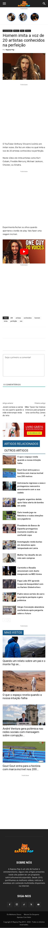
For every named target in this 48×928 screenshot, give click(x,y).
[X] (31, 904)
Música (16, 31)
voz (21, 321)
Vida (22, 31)
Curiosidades (7, 31)
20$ (11, 318)
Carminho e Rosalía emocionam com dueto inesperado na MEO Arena (29, 571)
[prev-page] (4, 620)
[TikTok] (24, 904)
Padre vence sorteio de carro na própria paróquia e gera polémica (30, 597)
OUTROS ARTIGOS (16, 450)
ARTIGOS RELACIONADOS (21, 443)
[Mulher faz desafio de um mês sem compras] (9, 558)
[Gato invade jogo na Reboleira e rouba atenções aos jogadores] (9, 515)
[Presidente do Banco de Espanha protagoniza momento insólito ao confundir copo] (9, 528)
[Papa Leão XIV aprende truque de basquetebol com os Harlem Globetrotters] (9, 583)
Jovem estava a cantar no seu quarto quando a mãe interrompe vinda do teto (13, 411)
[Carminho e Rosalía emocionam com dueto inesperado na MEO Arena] (9, 570)
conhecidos (28, 318)
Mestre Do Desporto (31, 914)
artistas (18, 318)
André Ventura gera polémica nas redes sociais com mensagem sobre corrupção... (23, 732)
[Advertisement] (24, 114)
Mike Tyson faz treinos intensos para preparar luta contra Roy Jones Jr (35, 411)
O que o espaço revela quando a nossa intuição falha (29, 460)
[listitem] (11, 17)
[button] (4, 3)
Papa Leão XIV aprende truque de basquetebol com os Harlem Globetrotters (30, 584)
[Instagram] (16, 904)
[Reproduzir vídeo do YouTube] (24, 251)
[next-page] (8, 620)
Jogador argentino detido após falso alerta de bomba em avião (30, 502)
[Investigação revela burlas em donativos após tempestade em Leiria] (9, 544)
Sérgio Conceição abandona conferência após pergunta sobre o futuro (30, 610)
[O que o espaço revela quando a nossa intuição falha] (9, 459)
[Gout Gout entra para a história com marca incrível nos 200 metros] (9, 473)
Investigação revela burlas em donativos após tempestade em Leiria (29, 545)
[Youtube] (38, 904)
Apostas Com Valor (24, 917)
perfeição (13, 321)
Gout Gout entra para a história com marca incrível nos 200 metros (30, 473)
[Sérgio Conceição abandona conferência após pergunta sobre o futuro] (9, 610)
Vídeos (28, 31)
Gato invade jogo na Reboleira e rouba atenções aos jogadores (30, 515)
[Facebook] (9, 904)
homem (37, 318)
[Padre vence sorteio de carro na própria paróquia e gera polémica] (9, 597)
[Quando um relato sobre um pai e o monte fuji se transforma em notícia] (24, 647)
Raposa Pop (10, 50)
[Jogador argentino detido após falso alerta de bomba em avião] (9, 502)
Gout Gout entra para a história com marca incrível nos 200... (21, 767)
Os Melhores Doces (14, 914)
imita (5, 321)
